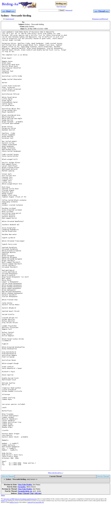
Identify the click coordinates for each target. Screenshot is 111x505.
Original (105, 19)
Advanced (69, 10)
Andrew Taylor (13, 502)
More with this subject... (55, 473)
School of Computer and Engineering (26, 499)
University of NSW (9, 499)
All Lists (62, 6)
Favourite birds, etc (25, 491)
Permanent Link (97, 19)
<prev (4, 11)
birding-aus (4, 500)
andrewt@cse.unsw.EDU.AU (35, 502)
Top (58, 6)
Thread (101, 11)
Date (8, 11)
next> (13, 11)
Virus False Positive (25, 485)
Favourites (22, 487)
